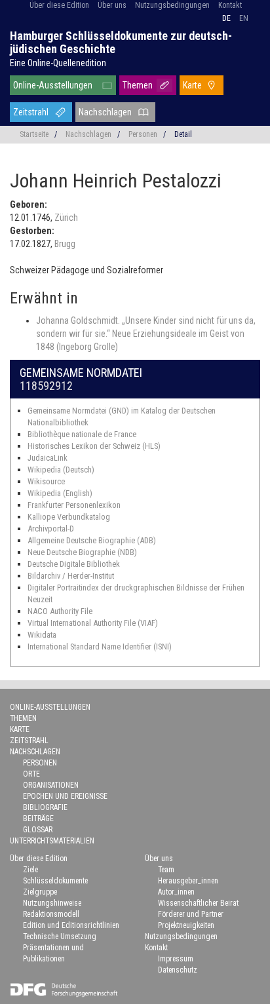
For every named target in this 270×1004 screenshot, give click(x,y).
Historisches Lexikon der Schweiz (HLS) (94, 446)
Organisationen (51, 785)
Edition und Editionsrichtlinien (71, 925)
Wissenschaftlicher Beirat (198, 903)
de (226, 18)
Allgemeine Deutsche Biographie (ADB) (92, 540)
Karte (192, 85)
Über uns (112, 5)
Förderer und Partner (190, 914)
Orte (31, 774)
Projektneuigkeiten (186, 925)
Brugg (64, 244)
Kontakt (230, 5)
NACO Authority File (60, 611)
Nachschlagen (105, 112)
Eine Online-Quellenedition (58, 63)
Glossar (37, 829)
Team (166, 869)
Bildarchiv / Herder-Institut (71, 576)
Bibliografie (45, 807)
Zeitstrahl (30, 112)
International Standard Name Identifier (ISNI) (100, 646)
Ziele (30, 869)
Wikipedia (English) (60, 493)
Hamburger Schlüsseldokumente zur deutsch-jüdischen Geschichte (121, 42)
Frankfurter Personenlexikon (74, 505)
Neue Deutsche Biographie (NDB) (82, 552)
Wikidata (42, 635)
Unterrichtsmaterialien (52, 840)
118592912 (46, 386)
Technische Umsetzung (59, 936)
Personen (142, 134)
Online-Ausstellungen (52, 85)
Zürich (66, 217)
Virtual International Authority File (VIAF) (93, 623)
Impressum (175, 958)
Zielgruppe (40, 892)
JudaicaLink (48, 458)
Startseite (34, 134)
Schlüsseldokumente (55, 880)
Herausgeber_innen (188, 880)
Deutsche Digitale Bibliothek (74, 564)
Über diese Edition (59, 5)
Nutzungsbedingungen (172, 5)
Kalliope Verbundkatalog (69, 517)
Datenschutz (177, 970)
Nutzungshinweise (52, 903)
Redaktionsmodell (51, 914)
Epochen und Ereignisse (65, 796)
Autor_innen (176, 892)
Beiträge (38, 818)
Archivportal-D (51, 528)
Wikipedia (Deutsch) (61, 469)
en (243, 18)
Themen (138, 85)
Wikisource (46, 481)
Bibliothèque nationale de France (82, 434)
